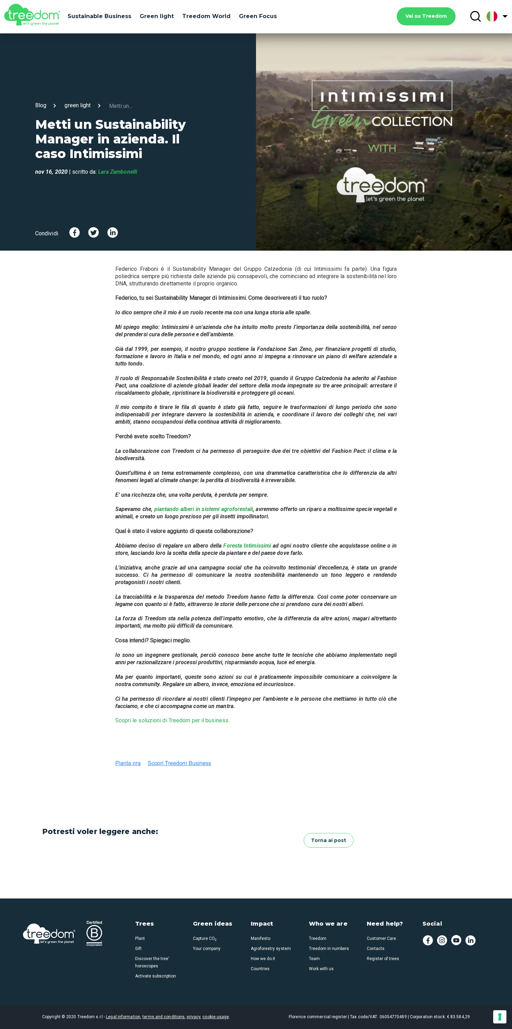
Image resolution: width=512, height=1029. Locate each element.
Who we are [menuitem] (328, 924)
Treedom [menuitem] (317, 938)
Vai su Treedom (426, 16)
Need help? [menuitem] (385, 924)
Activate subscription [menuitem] (155, 976)
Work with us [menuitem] (321, 968)
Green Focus (258, 16)
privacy (193, 1016)
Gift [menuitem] (138, 948)
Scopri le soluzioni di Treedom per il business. (172, 720)
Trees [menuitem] (144, 924)
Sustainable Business (99, 16)
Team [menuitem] (314, 958)
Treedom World (206, 16)
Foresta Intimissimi (248, 545)
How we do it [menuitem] (263, 958)
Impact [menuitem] (262, 924)
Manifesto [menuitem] (260, 938)
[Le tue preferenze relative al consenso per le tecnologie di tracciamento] (499, 1016)
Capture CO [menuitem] (205, 938)
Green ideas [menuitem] (212, 924)
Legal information (123, 1016)
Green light (157, 16)
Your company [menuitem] (206, 948)
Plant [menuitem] (140, 938)
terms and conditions (163, 1016)
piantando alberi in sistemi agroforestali (203, 509)
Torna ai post (328, 840)
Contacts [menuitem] (376, 948)
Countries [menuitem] (260, 968)
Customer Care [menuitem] (381, 938)
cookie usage (215, 1016)
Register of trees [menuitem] (383, 958)
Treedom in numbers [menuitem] (329, 948)
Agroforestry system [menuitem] (270, 948)
